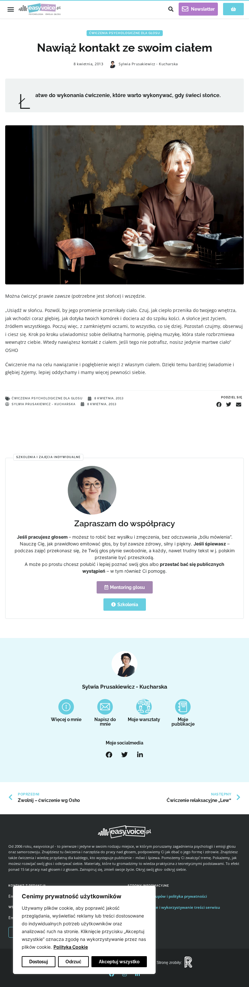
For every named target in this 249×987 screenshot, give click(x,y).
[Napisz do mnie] (105, 707)
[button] (10, 9)
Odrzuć (73, 961)
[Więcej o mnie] (66, 707)
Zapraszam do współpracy (124, 523)
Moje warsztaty (144, 719)
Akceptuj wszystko (119, 961)
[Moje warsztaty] (144, 707)
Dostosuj (38, 961)
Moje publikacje (183, 722)
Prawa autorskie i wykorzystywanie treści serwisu (174, 907)
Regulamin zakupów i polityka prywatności (167, 896)
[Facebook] (108, 754)
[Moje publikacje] (183, 707)
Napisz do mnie (105, 722)
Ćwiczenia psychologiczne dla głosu (124, 33)
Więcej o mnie (66, 719)
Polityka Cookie (70, 947)
